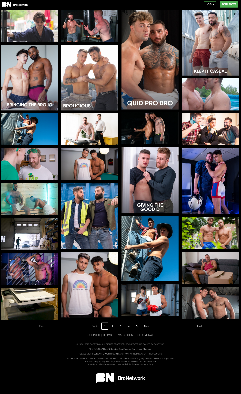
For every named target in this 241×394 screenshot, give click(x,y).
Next (147, 326)
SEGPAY (96, 353)
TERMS (107, 335)
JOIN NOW (228, 4)
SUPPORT (94, 335)
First (41, 326)
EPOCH (106, 353)
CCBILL (116, 353)
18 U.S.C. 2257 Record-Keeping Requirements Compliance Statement (120, 348)
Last (199, 326)
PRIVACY (119, 335)
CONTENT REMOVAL (140, 335)
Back (94, 326)
